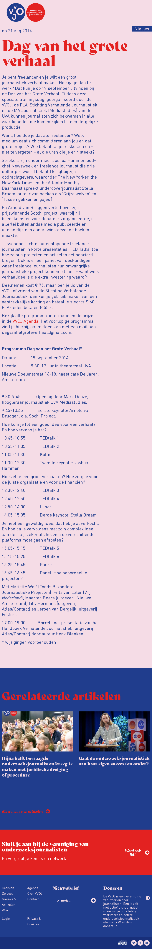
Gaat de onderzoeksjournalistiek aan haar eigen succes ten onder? (114, 761)
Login (6, 918)
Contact (33, 899)
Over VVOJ (34, 893)
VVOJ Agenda (26, 321)
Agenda (33, 888)
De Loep (8, 893)
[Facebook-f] (140, 943)
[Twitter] (134, 943)
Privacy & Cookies (34, 921)
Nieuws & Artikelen (9, 902)
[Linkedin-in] (147, 943)
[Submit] (93, 900)
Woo (5, 910)
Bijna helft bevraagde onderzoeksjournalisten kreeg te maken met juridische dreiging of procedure (37, 766)
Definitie (8, 888)
